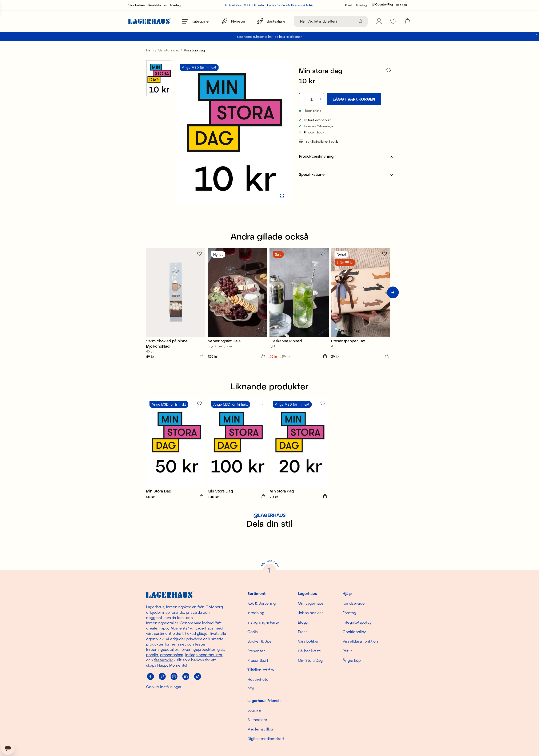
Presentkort (257, 660)
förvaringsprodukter (197, 649)
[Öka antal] (321, 99)
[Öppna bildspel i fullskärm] (282, 195)
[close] (536, 35)
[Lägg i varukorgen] (201, 356)
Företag (175, 5)
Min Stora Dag (310, 660)
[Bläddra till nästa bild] (393, 292)
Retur (347, 650)
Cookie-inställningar (163, 686)
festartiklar (163, 660)
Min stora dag (168, 50)
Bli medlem (257, 719)
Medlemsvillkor (260, 729)
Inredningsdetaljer (162, 649)
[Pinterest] (162, 676)
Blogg (303, 622)
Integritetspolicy (357, 622)
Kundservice (354, 603)
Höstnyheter (258, 679)
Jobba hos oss (310, 612)
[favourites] (393, 21)
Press (302, 631)
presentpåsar (171, 654)
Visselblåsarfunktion (360, 641)
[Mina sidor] (379, 21)
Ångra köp (352, 660)
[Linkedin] (185, 676)
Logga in (254, 710)
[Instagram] (174, 676)
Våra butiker (136, 5)
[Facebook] (150, 676)
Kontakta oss (157, 5)
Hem (149, 50)
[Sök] (360, 21)
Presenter (256, 650)
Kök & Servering (261, 603)
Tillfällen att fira (260, 669)
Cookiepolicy (354, 631)
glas (220, 649)
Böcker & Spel (259, 641)
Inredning (255, 612)
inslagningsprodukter (204, 654)
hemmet (178, 644)
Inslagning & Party (263, 622)
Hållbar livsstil (310, 650)
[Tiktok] (197, 676)
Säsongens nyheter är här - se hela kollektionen (269, 36)
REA (251, 688)
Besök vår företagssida (295, 5)
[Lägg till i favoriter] (388, 70)
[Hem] (149, 21)
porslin (152, 654)
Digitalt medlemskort (265, 738)
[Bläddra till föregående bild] (146, 292)
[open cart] (408, 21)
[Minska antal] (302, 99)
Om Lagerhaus (311, 603)
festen (201, 644)
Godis (252, 631)
